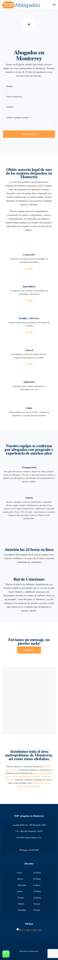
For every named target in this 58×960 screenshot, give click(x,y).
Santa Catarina (24, 776)
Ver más (29, 268)
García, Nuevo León (40, 782)
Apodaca (9, 779)
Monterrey (37, 773)
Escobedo (36, 776)
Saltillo (20, 786)
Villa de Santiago (33, 786)
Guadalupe (45, 776)
